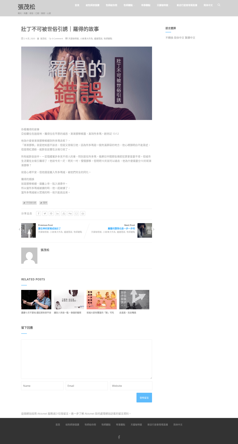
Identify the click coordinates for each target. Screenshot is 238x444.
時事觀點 (145, 5)
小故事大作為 (86, 38)
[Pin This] (51, 213)
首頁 (77, 5)
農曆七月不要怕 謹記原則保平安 (36, 312)
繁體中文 (190, 37)
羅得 (45, 202)
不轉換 (169, 37)
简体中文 (208, 5)
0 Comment (57, 38)
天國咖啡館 (162, 5)
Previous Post (49, 227)
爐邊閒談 (98, 38)
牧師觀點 (128, 5)
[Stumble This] (63, 213)
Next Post (121, 227)
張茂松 (26, 7)
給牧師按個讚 (92, 5)
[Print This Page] (82, 213)
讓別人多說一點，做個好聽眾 (67, 312)
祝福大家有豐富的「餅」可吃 (100, 312)
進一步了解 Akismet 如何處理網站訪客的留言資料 (100, 413)
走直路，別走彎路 (127, 312)
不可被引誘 (31, 202)
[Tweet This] (44, 213)
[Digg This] (70, 213)
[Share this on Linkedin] (57, 213)
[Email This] (76, 213)
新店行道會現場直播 (187, 5)
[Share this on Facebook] (38, 213)
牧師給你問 (111, 5)
